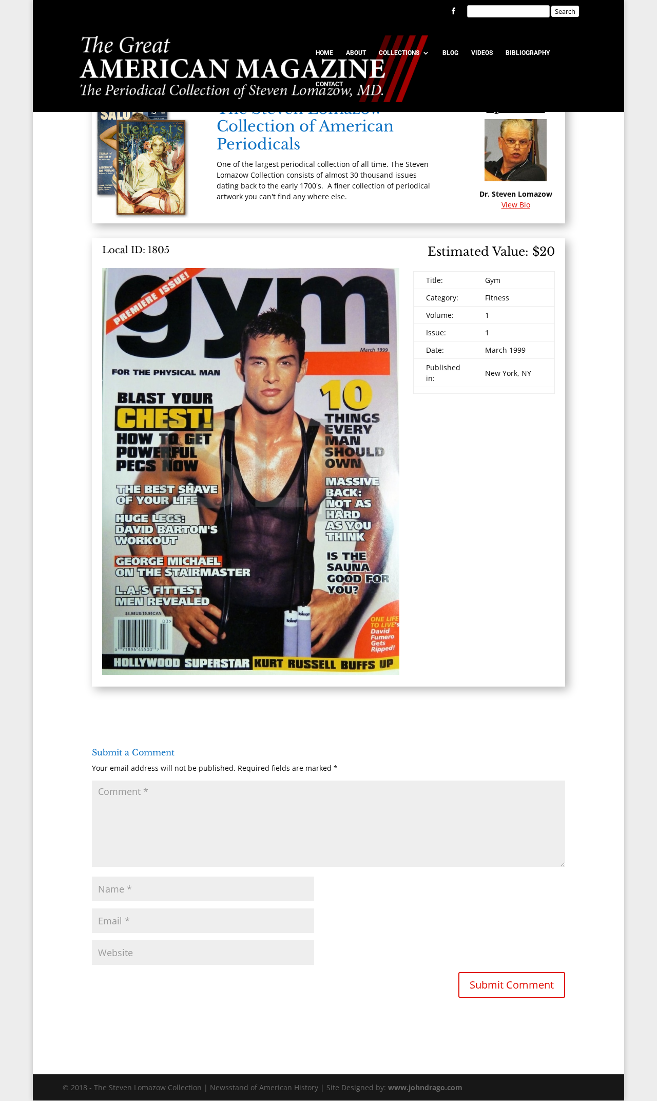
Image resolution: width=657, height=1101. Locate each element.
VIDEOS (482, 52)
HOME (324, 52)
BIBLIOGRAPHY (528, 52)
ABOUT (356, 52)
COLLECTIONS (399, 52)
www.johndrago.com (425, 1087)
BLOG (450, 52)
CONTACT (329, 84)
